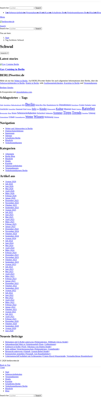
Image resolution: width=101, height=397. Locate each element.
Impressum (9, 133)
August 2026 (10, 181)
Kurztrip (48, 12)
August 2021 (10, 312)
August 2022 (10, 290)
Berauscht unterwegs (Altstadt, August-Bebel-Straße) (27, 351)
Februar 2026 (10, 196)
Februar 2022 (10, 305)
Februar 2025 (10, 224)
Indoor (29, 109)
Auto (1, 105)
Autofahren (7, 105)
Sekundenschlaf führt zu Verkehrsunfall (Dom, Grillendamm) (30, 344)
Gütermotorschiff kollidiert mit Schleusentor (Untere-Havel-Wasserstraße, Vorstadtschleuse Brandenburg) (49, 356)
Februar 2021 (10, 319)
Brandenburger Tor (53, 105)
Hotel (25, 109)
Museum (67, 109)
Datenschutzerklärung (14, 131)
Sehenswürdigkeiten (17, 12)
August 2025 (10, 210)
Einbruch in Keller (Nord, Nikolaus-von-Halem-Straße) (28, 347)
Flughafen (88, 105)
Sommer (58, 112)
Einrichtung (75, 105)
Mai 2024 (9, 245)
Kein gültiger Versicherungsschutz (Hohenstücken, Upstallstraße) (32, 349)
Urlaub (12, 117)
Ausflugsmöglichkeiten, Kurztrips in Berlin (62, 83)
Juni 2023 (9, 269)
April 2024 (9, 248)
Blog (99, 12)
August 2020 (10, 328)
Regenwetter (3, 113)
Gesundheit (12, 109)
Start (7, 372)
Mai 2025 (9, 217)
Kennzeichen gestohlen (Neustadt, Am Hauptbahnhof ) (28, 354)
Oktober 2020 (11, 324)
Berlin (30, 104)
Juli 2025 (9, 212)
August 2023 (10, 264)
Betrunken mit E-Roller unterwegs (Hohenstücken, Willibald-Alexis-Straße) (36, 342)
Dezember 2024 (12, 229)
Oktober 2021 (11, 309)
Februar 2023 (10, 279)
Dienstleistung (65, 105)
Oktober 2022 (11, 286)
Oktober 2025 (11, 205)
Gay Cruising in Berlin (12, 69)
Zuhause (56, 117)
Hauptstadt (19, 109)
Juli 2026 (9, 184)
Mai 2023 (9, 271)
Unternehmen (4, 117)
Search (38, 8)
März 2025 (9, 222)
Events (81, 105)
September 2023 (12, 262)
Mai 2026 (9, 189)
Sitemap (8, 135)
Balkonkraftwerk (16, 105)
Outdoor (78, 109)
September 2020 (12, 326)
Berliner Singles (6, 87)
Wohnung (48, 117)
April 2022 (9, 300)
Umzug (92, 113)
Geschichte (4, 109)
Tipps (67, 112)
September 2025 (12, 207)
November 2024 (12, 231)
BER (23, 105)
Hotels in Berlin (32, 83)
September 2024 (12, 236)
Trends (76, 112)
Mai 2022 (9, 297)
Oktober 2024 (11, 234)
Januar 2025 (10, 226)
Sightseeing (49, 113)
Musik (74, 109)
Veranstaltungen (32, 12)
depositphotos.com (24, 92)
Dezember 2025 (12, 200)
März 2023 (9, 276)
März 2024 (9, 250)
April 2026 (9, 191)
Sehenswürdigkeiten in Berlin (12, 83)
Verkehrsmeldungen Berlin (78, 12)
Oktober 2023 (11, 260)
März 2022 (9, 302)
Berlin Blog (39, 105)
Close (2, 367)
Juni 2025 (9, 215)
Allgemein (9, 154)
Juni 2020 (9, 331)
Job (38, 109)
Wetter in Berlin (20, 81)
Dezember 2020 (12, 321)
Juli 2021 (9, 314)
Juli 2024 (9, 241)
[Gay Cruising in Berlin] (50, 64)
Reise (9, 113)
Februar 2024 (10, 252)
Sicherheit (41, 113)
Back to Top (5, 365)
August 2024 (10, 238)
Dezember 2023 (12, 255)
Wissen (39, 116)
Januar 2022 (10, 307)
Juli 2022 (9, 293)
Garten (94, 105)
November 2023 (12, 257)
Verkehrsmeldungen (13, 143)
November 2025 (12, 203)
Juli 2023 (9, 267)
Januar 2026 (10, 198)
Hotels (42, 12)
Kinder (43, 108)
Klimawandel (51, 109)
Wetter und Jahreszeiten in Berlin (19, 128)
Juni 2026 (9, 186)
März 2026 (9, 193)
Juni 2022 (9, 295)
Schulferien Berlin (59, 12)
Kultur (59, 108)
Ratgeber (88, 108)
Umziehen (85, 113)
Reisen (14, 113)
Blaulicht (93, 12)
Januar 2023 (10, 281)
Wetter (29, 116)
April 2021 (9, 316)
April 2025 (9, 219)
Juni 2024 (9, 243)
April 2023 (9, 274)
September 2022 (12, 288)
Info (34, 108)
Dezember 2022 (12, 283)
